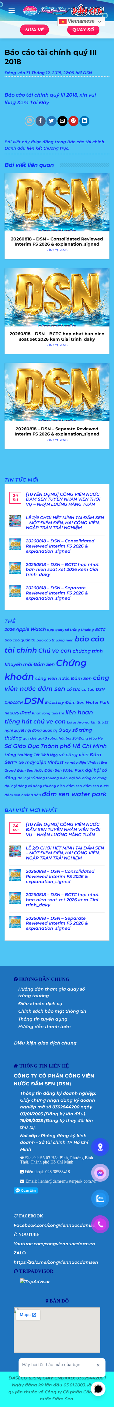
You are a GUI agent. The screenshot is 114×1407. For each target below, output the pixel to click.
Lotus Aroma (78, 722)
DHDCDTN (14, 703)
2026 (10, 629)
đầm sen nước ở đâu (23, 795)
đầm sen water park (74, 794)
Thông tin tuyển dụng (42, 1019)
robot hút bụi (59, 738)
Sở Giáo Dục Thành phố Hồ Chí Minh (56, 746)
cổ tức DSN (93, 689)
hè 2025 (12, 713)
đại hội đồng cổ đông (88, 778)
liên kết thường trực (47, 148)
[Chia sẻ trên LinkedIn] (84, 121)
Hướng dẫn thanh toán (44, 1026)
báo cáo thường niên (55, 640)
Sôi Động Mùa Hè (87, 738)
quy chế (29, 738)
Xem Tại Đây (33, 102)
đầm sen (74, 786)
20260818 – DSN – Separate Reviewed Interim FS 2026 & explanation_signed (57, 593)
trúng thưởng (19, 754)
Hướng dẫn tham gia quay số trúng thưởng (51, 992)
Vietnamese (81, 21)
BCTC (100, 629)
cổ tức (73, 689)
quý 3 (42, 738)
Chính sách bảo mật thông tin (52, 1011)
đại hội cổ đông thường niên (43, 778)
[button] (11, 10)
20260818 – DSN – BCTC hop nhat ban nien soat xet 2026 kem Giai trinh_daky (62, 569)
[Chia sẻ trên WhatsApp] (30, 121)
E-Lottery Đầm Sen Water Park (77, 702)
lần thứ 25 (99, 722)
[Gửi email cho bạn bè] (62, 121)
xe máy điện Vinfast (41, 762)
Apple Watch (31, 629)
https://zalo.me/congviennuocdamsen (56, 1262)
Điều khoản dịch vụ (40, 1003)
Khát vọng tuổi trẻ (48, 713)
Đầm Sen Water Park (64, 770)
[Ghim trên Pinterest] (73, 121)
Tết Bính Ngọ (46, 755)
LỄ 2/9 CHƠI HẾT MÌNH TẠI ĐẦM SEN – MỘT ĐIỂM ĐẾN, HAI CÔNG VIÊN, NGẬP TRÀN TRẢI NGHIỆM (65, 522)
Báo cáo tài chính (85, 142)
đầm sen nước (96, 786)
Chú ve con (54, 650)
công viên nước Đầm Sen (63, 678)
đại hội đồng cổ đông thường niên (35, 786)
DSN (87, 73)
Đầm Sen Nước (30, 771)
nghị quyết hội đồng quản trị (31, 730)
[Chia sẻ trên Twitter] (52, 121)
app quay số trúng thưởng (70, 630)
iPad (25, 713)
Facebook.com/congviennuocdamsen (56, 1225)
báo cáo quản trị (20, 640)
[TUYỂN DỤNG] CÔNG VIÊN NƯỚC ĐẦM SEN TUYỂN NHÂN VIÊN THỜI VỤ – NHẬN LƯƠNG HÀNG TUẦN (63, 499)
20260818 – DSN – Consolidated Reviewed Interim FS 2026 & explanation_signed (60, 546)
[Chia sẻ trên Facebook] (41, 121)
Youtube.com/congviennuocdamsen (54, 1243)
